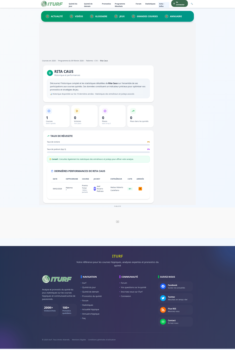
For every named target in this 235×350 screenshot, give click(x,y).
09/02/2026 (57, 189)
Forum (138, 4)
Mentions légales (79, 339)
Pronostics (106, 4)
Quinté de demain (88, 5)
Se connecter (180, 3)
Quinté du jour (73, 5)
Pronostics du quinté (92, 296)
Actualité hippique (90, 309)
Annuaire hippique (90, 313)
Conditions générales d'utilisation (102, 339)
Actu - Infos (161, 5)
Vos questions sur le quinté (133, 287)
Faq (84, 318)
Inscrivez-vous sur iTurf (131, 291)
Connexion (126, 296)
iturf (84, 283)
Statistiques (150, 4)
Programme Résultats (120, 5)
